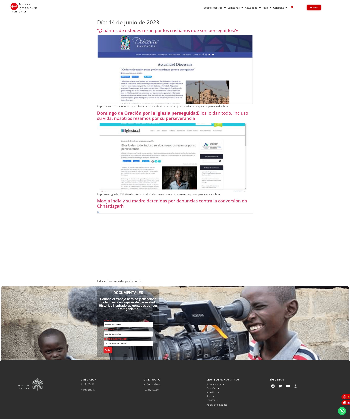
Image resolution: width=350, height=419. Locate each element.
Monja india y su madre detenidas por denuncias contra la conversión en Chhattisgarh (172, 203)
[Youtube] (288, 386)
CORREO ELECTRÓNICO (115, 339)
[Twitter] (280, 386)
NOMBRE (108, 320)
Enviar (107, 350)
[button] (3, 321)
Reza (265, 7)
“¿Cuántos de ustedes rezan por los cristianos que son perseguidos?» (167, 30)
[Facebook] (272, 386)
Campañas (234, 7)
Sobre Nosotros (213, 7)
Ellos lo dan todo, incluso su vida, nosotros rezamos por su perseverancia (172, 115)
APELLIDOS (109, 330)
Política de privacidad (216, 404)
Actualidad (251, 7)
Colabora (278, 7)
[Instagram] (295, 386)
